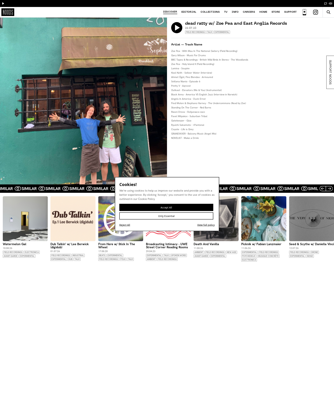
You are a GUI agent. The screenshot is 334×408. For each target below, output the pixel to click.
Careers (249, 12)
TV (226, 12)
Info (235, 12)
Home (263, 12)
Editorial (188, 12)
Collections (210, 12)
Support (290, 12)
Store (276, 12)
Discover (170, 12)
